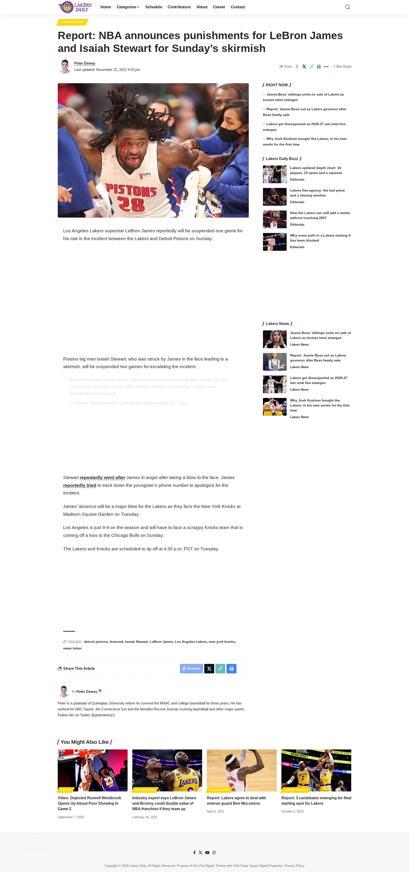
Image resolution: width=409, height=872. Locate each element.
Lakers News (72, 22)
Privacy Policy (295, 865)
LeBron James (161, 642)
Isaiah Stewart (136, 642)
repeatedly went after (102, 477)
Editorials (297, 179)
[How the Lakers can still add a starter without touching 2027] (275, 219)
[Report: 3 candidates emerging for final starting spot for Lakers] (316, 770)
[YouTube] (207, 852)
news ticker (72, 648)
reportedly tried (79, 485)
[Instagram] (214, 852)
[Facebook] (194, 852)
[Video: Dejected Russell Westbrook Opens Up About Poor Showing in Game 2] (93, 770)
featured (116, 642)
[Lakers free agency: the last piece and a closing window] (275, 197)
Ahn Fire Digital (203, 865)
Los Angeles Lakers (191, 642)
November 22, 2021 (167, 402)
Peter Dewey (84, 63)
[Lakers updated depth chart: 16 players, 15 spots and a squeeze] (275, 174)
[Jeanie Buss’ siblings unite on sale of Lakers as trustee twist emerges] (275, 339)
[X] (200, 852)
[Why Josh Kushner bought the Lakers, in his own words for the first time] (275, 407)
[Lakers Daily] (75, 7)
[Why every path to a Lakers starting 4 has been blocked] (275, 242)
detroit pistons (96, 642)
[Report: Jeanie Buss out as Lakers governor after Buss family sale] (275, 362)
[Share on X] (304, 66)
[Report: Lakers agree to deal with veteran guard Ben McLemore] (242, 770)
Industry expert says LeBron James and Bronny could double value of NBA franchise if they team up (164, 803)
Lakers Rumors (295, 790)
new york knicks (222, 642)
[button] (347, 7)
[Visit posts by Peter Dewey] (65, 66)
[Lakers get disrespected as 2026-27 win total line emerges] (275, 384)
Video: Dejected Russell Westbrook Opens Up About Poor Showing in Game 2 (89, 803)
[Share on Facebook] (296, 66)
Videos (66, 790)
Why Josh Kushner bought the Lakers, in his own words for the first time (320, 405)
